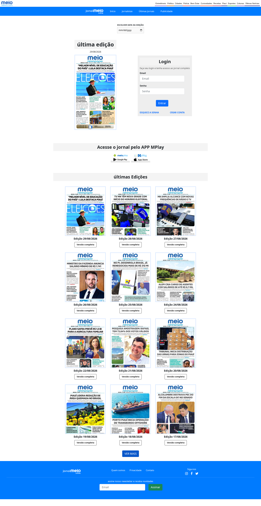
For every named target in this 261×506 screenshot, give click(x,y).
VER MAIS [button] (131, 453)
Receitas (217, 3)
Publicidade (167, 11)
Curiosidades (206, 3)
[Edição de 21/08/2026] (130, 355)
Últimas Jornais (146, 11)
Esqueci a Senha (149, 112)
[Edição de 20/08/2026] (175, 355)
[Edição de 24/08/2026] (175, 289)
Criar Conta (177, 112)
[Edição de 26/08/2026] (85, 289)
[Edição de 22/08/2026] (85, 355)
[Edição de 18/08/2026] (130, 421)
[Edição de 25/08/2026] (130, 289)
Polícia (186, 3)
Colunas (240, 3)
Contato (150, 470)
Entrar (162, 103)
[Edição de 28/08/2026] (130, 223)
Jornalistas (127, 11)
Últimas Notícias (252, 3)
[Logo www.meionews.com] (7, 3)
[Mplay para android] (120, 157)
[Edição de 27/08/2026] (175, 223)
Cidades (178, 3)
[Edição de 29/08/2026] (85, 223)
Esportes (232, 3)
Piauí (224, 3)
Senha (143, 85)
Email (143, 73)
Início (113, 11)
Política (170, 3)
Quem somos (118, 470)
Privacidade (136, 470)
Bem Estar (194, 3)
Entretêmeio (161, 3)
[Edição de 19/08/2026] (85, 421)
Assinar (155, 487)
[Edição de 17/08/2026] (175, 421)
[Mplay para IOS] (140, 157)
